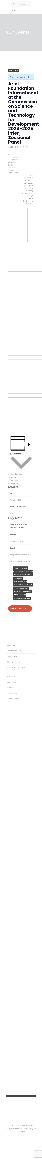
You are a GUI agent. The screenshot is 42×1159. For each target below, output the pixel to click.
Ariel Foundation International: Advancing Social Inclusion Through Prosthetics (23, 573)
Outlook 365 (13, 480)
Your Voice (11, 682)
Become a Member (15, 651)
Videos (10, 687)
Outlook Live (13, 484)
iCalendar (12, 477)
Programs (11, 676)
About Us (11, 645)
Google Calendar (15, 474)
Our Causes (12, 656)
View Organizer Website (20, 561)
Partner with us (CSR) (16, 667)
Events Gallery (13, 699)
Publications (12, 693)
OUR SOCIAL (14, 10)
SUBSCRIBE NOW (20, 608)
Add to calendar (16, 454)
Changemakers (13, 662)
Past (12, 513)
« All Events (13, 70)
